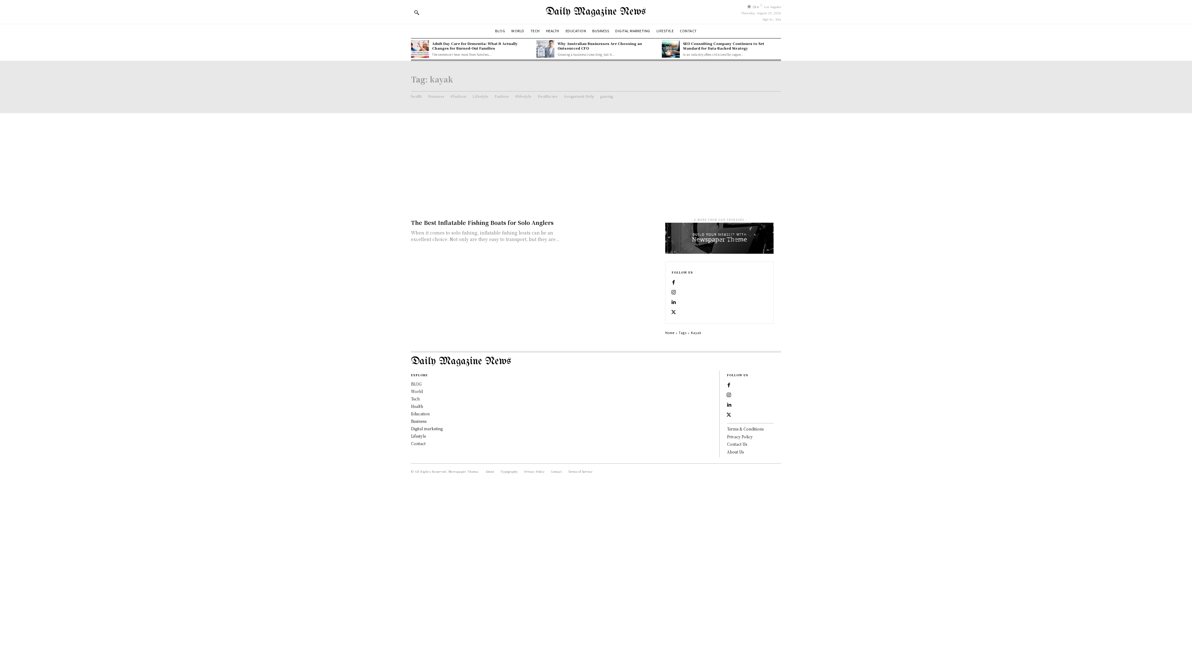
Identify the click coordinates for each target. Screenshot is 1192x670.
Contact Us (737, 444)
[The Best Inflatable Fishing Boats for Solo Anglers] (614, 240)
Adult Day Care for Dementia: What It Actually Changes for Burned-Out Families (475, 46)
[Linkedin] (674, 302)
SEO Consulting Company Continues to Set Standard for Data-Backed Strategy (723, 46)
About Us (735, 451)
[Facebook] (674, 283)
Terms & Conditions (745, 428)
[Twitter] (674, 312)
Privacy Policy (740, 436)
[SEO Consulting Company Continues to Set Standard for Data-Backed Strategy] (671, 49)
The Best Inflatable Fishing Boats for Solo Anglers (482, 222)
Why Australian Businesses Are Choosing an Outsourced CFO (600, 46)
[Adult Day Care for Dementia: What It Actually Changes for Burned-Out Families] (420, 49)
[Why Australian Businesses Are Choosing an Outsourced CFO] (545, 49)
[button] (416, 12)
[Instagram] (674, 292)
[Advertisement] (596, 159)
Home (670, 332)
